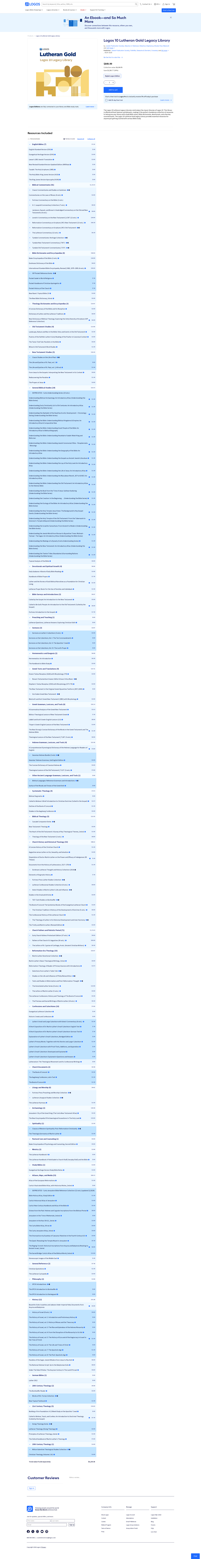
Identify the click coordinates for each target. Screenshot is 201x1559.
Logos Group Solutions (132, 1525)
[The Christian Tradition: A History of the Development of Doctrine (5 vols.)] (87, 909)
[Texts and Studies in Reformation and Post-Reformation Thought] (81, 981)
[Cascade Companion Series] (53, 821)
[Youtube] (42, 1531)
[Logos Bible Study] (32, 4)
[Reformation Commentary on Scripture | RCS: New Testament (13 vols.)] (85, 222)
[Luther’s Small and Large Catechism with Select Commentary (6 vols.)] (83, 1021)
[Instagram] (37, 1531)
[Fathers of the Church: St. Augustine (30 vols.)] (66, 940)
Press (102, 1532)
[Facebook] (28, 1531)
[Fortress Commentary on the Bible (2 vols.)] (80, 200)
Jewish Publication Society (115, 46)
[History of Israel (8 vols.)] (51, 1312)
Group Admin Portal (132, 1528)
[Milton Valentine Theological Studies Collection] (68, 1449)
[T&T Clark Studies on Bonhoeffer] (57, 899)
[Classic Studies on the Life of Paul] (57, 357)
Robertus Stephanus (147, 46)
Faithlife (133, 50)
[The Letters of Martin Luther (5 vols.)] (60, 991)
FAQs (152, 1528)
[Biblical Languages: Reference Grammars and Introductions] (76, 780)
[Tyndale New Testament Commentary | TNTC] (66, 242)
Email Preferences (131, 1522)
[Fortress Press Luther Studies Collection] (63, 879)
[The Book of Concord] (49, 1072)
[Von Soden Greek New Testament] (58, 694)
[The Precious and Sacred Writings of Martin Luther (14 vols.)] (76, 1001)
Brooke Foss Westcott (161, 46)
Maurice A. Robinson (132, 46)
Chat (195, 1556)
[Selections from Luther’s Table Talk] (59, 971)
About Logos (105, 1515)
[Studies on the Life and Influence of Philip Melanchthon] (73, 976)
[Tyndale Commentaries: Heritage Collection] (65, 237)
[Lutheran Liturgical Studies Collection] (61, 1097)
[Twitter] (32, 1531)
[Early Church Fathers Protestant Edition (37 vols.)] (69, 935)
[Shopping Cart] (174, 4)
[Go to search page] (136, 4)
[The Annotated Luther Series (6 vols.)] (60, 986)
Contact (103, 1518)
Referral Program (106, 1525)
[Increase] (113, 82)
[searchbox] (90, 4)
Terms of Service (105, 1528)
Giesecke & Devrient (143, 50)
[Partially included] (69, 190)
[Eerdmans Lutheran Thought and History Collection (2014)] (86, 869)
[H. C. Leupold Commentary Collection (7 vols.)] (66, 205)
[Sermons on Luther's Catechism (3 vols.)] (62, 633)
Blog (152, 1522)
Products (30, 36)
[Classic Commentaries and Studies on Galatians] (68, 190)
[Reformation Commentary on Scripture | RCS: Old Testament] (77, 227)
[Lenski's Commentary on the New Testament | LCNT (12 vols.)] (78, 217)
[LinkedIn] (46, 1531)
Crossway (154, 50)
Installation (154, 1518)
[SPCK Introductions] (48, 1284)
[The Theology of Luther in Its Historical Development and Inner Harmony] (86, 919)
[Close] (171, 17)
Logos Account (130, 1515)
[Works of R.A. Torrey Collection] (56, 1395)
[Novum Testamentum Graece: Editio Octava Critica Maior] (74, 679)
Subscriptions (130, 1518)
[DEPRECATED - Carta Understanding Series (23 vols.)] (83, 392)
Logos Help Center (156, 1515)
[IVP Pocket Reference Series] (54, 273)
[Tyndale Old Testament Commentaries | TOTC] (67, 247)
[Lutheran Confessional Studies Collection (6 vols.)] (69, 884)
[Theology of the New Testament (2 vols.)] (63, 836)
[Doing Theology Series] (50, 1424)
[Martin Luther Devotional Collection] (60, 955)
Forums (153, 1525)
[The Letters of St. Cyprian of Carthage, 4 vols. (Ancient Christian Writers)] (85, 945)
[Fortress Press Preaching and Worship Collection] (69, 1092)
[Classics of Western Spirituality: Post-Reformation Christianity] (79, 1128)
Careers (103, 1522)
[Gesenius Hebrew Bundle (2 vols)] (57, 755)
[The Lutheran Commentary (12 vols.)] (60, 232)
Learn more (90, 106)
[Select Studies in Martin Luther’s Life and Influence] (70, 889)
